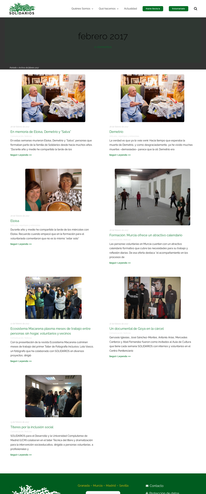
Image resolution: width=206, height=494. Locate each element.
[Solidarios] (22, 4)
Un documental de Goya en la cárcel (136, 329)
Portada (13, 68)
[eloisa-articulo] (53, 170)
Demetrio (116, 132)
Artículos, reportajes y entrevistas (124, 136)
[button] (195, 9)
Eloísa (14, 221)
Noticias (28, 136)
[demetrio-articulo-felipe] (53, 76)
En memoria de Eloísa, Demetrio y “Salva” (40, 132)
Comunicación (16, 136)
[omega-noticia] (152, 278)
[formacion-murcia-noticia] (152, 170)
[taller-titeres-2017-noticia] (53, 376)
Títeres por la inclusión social (31, 427)
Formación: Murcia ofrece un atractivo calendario (145, 235)
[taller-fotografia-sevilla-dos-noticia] (53, 278)
